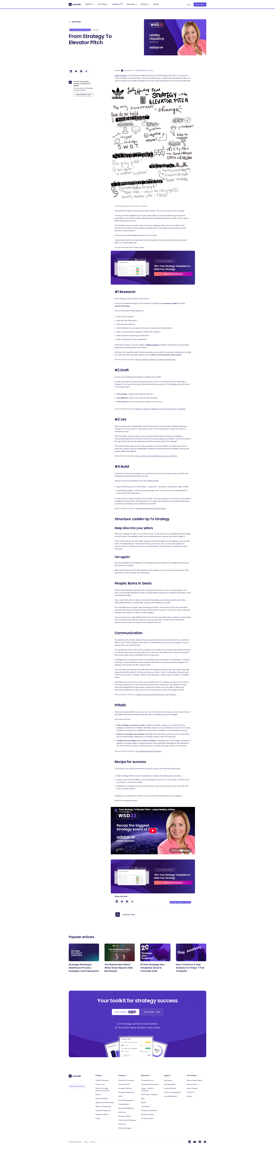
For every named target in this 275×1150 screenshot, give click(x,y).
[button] (90, 4)
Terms (86, 1142)
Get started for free (83, 95)
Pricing (155, 4)
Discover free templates (173, 274)
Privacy (92, 1142)
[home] (75, 4)
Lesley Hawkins (121, 75)
